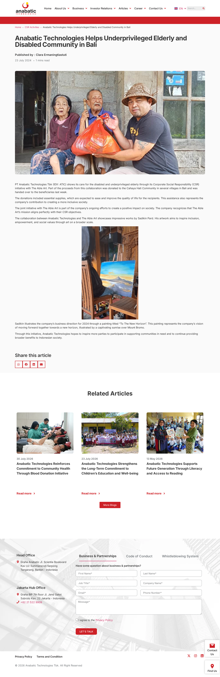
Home (47, 8)
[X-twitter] (189, 656)
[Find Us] (212, 666)
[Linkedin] (202, 656)
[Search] (203, 8)
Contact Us (156, 8)
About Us (60, 8)
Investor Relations (101, 8)
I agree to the (96, 620)
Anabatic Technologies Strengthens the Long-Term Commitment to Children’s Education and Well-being (109, 468)
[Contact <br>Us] (212, 645)
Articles (123, 8)
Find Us (212, 670)
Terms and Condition (49, 656)
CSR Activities (32, 27)
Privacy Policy (104, 620)
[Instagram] (195, 656)
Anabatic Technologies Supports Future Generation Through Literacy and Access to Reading (174, 468)
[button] (19, 364)
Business (78, 8)
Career (138, 8)
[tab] (97, 557)
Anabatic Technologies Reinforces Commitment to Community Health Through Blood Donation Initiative (43, 468)
